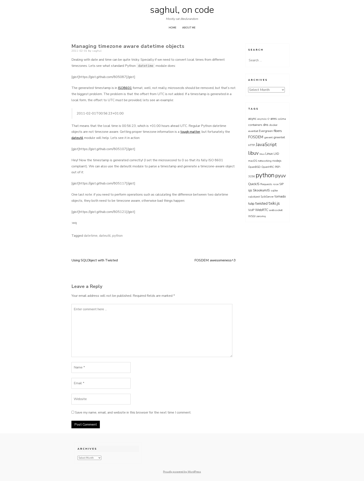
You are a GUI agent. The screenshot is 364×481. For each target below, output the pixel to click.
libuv (253, 153)
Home (172, 27)
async (252, 118)
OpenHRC (267, 167)
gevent (268, 137)
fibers (278, 131)
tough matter (190, 131)
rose (275, 184)
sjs (250, 190)
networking (265, 161)
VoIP (251, 210)
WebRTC (261, 210)
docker (273, 125)
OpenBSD (254, 167)
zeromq (261, 216)
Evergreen (266, 131)
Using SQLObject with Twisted (94, 260)
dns (265, 124)
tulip (251, 203)
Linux (269, 153)
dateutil (77, 138)
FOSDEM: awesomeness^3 (215, 260)
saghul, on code (182, 10)
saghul (97, 50)
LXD (276, 154)
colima (282, 119)
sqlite (274, 190)
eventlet (253, 131)
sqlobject (254, 197)
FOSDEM (255, 137)
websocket (275, 210)
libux (262, 154)
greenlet (279, 137)
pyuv (280, 175)
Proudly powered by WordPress (182, 471)
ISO (120, 88)
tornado (280, 196)
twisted (261, 203)
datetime (91, 235)
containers (255, 125)
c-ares (272, 118)
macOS (252, 161)
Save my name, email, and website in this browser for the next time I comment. (133, 412)
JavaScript (266, 144)
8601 (127, 88)
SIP (281, 184)
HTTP (251, 145)
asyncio (262, 119)
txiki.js (274, 203)
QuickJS (254, 183)
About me (188, 27)
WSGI (252, 216)
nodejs (276, 161)
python (117, 235)
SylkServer (267, 197)
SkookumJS (261, 190)
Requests (266, 184)
